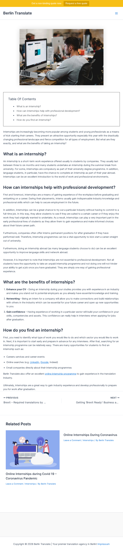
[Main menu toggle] (116, 13)
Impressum (104, 544)
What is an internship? (29, 106)
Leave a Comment (14, 484)
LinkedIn (34, 362)
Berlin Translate (17, 13)
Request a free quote (76, 3)
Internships (30, 484)
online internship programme (60, 373)
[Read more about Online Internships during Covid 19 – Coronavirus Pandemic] (32, 449)
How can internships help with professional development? (48, 110)
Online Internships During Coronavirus (90, 435)
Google (44, 362)
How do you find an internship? (34, 119)
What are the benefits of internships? (37, 115)
